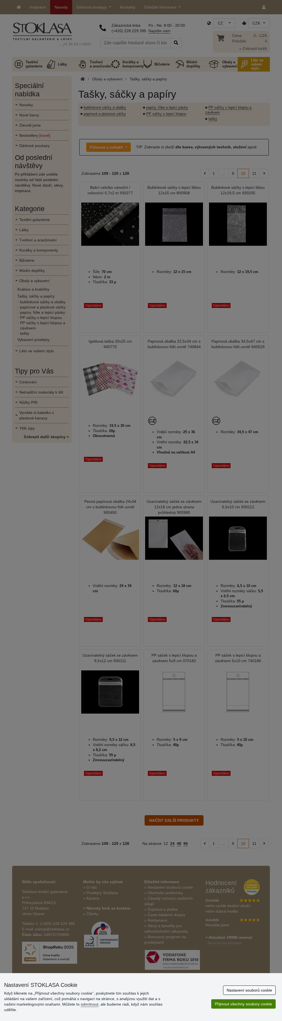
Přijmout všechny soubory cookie (243, 1004)
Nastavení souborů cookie (249, 990)
